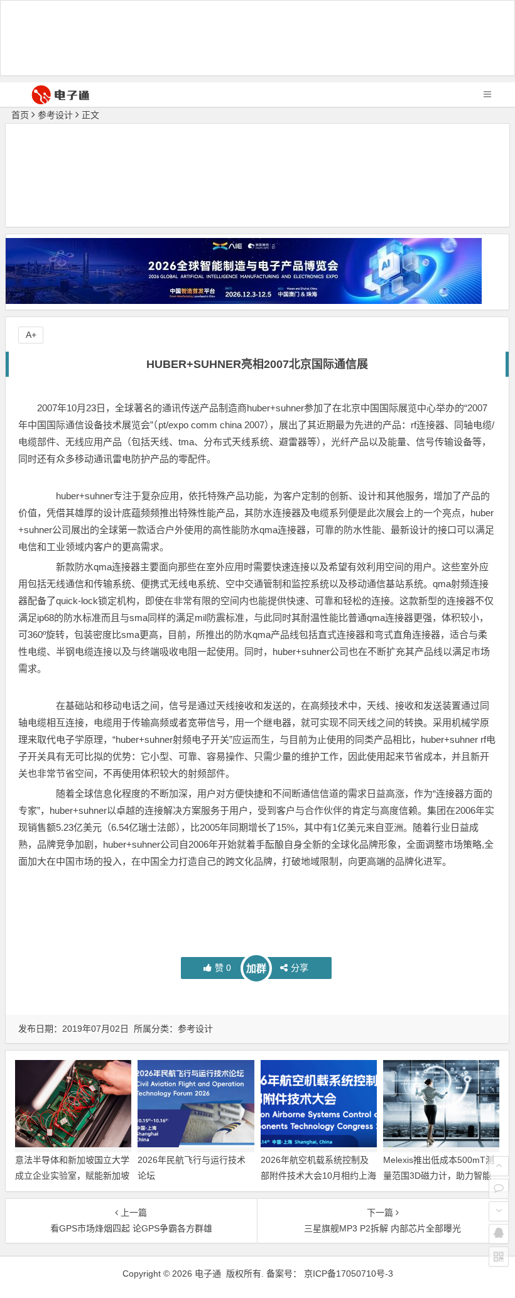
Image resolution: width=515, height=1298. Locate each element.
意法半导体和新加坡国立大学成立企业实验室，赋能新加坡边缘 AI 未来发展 (72, 1175)
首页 (20, 115)
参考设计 (55, 115)
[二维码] (499, 1257)
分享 (299, 968)
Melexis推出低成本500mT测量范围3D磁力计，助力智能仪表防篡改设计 (438, 1175)
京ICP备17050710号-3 (348, 1273)
